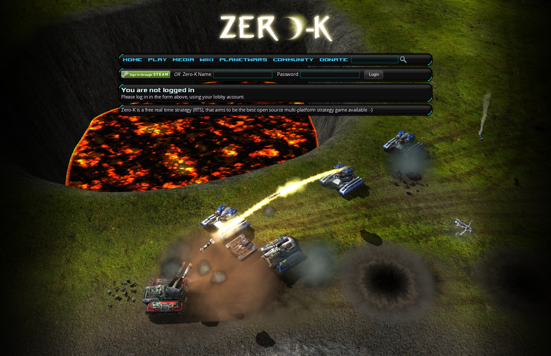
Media (183, 60)
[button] (373, 74)
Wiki (206, 60)
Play (157, 60)
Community (293, 60)
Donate (334, 60)
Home (132, 60)
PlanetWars (243, 60)
